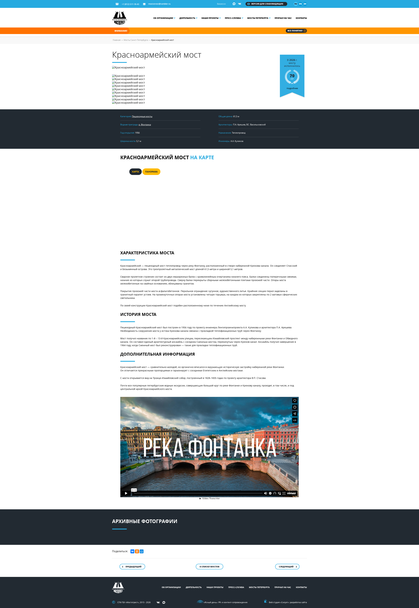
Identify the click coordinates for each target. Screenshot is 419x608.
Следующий (286, 566)
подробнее (292, 74)
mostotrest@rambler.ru (159, 3)
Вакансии (221, 3)
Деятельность (187, 18)
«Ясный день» (210, 602)
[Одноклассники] (137, 551)
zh (305, 3)
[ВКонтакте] (132, 551)
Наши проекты (210, 18)
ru (295, 3)
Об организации (163, 18)
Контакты (301, 18)
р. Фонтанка (145, 124)
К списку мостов (209, 566)
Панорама (151, 171)
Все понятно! (295, 30)
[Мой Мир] (142, 551)
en (300, 3)
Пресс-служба (233, 18)
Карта (135, 171)
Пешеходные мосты (142, 116)
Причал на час (283, 18)
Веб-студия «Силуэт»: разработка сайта (288, 602)
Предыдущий (133, 566)
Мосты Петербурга (257, 18)
